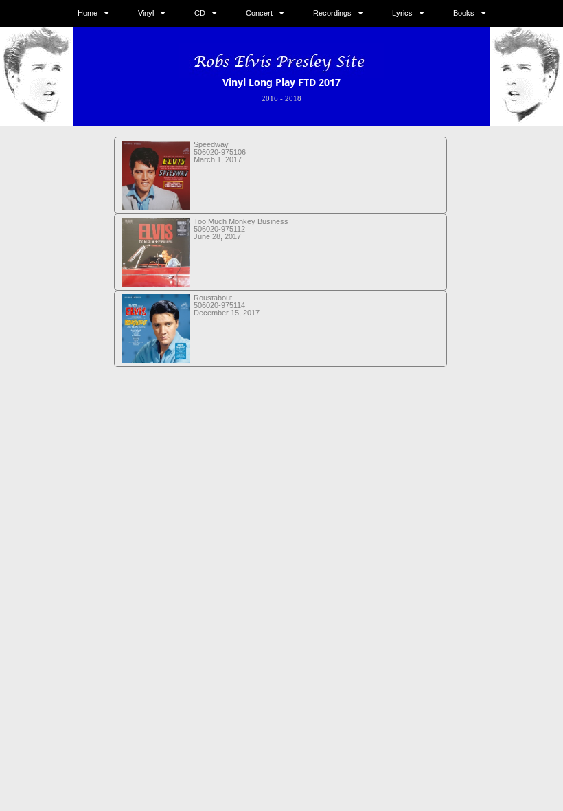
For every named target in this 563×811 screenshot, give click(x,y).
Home (87, 13)
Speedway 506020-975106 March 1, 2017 (220, 152)
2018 (293, 98)
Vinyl (146, 13)
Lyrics (402, 13)
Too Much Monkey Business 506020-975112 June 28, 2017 (241, 229)
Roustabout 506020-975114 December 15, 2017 (227, 305)
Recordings (332, 13)
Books (463, 13)
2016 (270, 98)
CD (199, 13)
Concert (259, 13)
